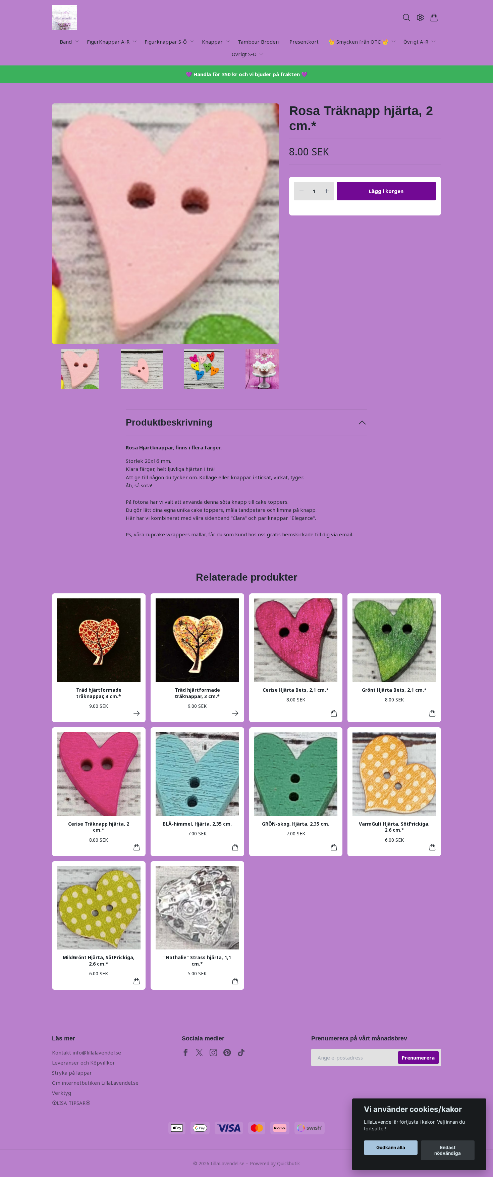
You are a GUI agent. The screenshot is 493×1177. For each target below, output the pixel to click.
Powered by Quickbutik (275, 1163)
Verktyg (61, 1092)
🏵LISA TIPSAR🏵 (71, 1102)
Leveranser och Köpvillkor (83, 1062)
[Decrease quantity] (301, 191)
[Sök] (406, 17)
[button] (268, 226)
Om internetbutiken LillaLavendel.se (95, 1082)
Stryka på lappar (72, 1072)
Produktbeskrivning (169, 423)
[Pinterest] (227, 1053)
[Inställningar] (420, 17)
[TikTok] (241, 1053)
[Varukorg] (434, 17)
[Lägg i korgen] (334, 713)
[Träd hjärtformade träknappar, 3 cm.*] (137, 713)
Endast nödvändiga (447, 1150)
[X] (199, 1053)
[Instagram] (213, 1053)
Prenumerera (418, 1057)
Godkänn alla (390, 1147)
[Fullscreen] (165, 223)
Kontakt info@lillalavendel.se (86, 1052)
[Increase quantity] (327, 191)
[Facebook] (185, 1053)
